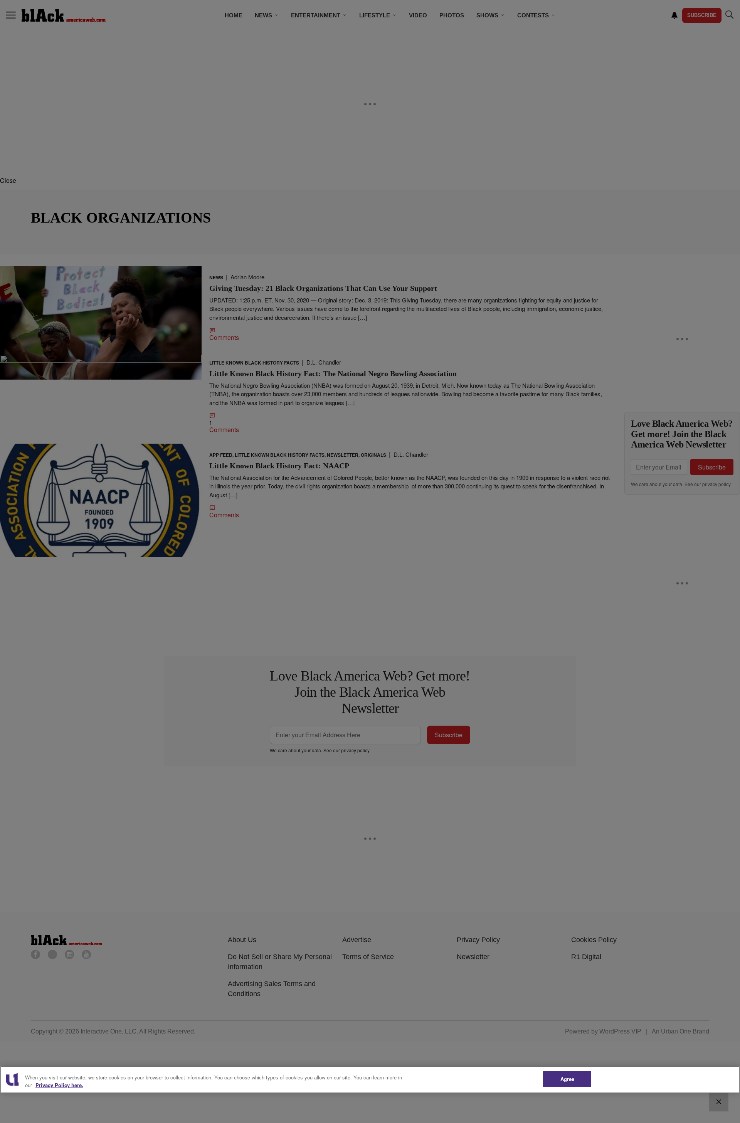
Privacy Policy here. (59, 1085)
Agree (567, 1078)
